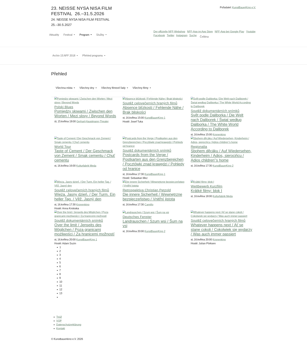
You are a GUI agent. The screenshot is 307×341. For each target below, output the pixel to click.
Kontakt (60, 328)
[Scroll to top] (300, 334)
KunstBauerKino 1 (155, 117)
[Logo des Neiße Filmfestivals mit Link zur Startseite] (153, 9)
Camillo (149, 204)
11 (60, 285)
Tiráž (59, 317)
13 (60, 293)
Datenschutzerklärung (68, 324)
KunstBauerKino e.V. (244, 7)
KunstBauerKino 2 (223, 165)
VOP (59, 320)
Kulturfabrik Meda (86, 165)
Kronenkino (219, 134)
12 (60, 289)
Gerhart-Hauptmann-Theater (92, 121)
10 (60, 281)
